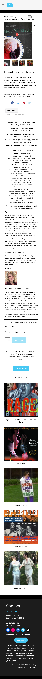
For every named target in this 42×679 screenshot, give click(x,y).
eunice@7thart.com (16, 354)
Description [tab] (12, 110)
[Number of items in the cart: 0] (38, 5)
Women (27, 96)
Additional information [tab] (15, 115)
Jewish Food (8, 96)
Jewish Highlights (18, 96)
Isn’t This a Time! (21, 547)
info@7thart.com (13, 611)
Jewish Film (30, 94)
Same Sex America (21, 588)
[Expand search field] (10, 5)
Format (8, 332)
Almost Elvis (21, 464)
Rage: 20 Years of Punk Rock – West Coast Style (21, 421)
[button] (35, 25)
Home (6, 19)
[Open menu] (3, 5)
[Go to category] (30, 16)
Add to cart (19, 340)
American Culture (15, 19)
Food (24, 94)
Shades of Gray (21, 505)
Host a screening (21, 368)
